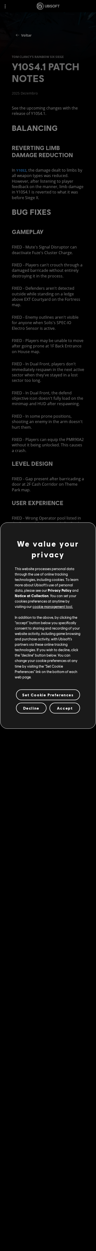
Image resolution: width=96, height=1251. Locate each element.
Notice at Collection (31, 595)
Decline (31, 708)
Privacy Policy (59, 590)
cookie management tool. (52, 606)
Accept (65, 708)
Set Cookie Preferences (48, 694)
